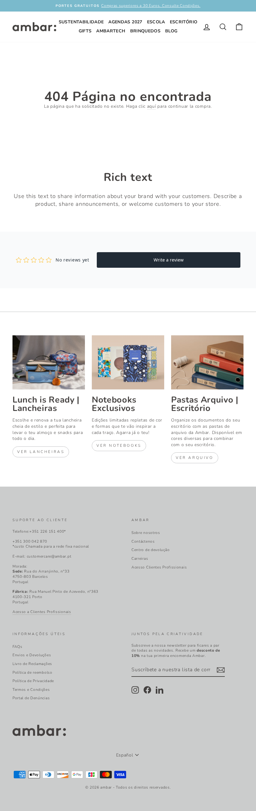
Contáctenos (143, 541)
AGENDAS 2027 (125, 22)
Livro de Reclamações (32, 663)
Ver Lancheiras (40, 451)
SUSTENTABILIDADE (81, 22)
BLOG (171, 31)
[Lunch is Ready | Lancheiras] (48, 362)
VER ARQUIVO (195, 457)
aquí (151, 106)
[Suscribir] (221, 670)
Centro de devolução (150, 549)
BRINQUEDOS (145, 31)
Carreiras (139, 558)
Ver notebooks (118, 445)
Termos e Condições (31, 689)
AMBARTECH (110, 31)
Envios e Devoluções (31, 655)
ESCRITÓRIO (184, 22)
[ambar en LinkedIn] (159, 690)
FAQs (17, 646)
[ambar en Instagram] (135, 690)
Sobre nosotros (145, 532)
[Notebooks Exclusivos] (128, 362)
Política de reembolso (32, 672)
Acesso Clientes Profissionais (159, 567)
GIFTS (85, 31)
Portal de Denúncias (31, 697)
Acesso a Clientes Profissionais (41, 611)
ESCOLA (156, 22)
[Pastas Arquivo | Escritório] (207, 362)
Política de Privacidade (33, 680)
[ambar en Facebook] (147, 690)
